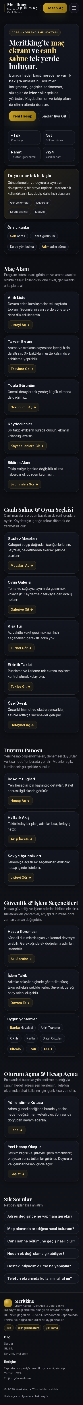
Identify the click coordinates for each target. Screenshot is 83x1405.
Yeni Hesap (22, 116)
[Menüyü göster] (74, 8)
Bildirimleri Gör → (25, 484)
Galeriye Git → (22, 609)
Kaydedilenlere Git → (27, 446)
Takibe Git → (21, 686)
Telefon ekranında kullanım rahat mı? (39, 1278)
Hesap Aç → (20, 801)
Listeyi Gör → (21, 877)
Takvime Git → (22, 369)
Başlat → (18, 1174)
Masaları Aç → (22, 565)
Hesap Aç (55, 8)
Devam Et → (20, 1003)
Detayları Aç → (22, 725)
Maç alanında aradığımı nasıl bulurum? (40, 1228)
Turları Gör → (21, 648)
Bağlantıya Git (53, 116)
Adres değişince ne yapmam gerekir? (39, 1216)
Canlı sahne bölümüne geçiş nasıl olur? (41, 1241)
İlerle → (17, 1130)
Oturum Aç (27, 8)
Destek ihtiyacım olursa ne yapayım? (39, 1266)
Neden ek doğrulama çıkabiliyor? (35, 1253)
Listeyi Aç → (20, 325)
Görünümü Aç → (24, 407)
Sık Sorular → (21, 959)
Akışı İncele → (22, 839)
